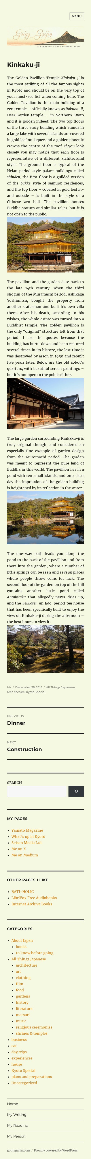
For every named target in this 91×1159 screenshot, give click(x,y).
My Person (16, 1136)
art (18, 971)
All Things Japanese (60, 687)
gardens (23, 996)
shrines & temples (31, 1033)
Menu (77, 16)
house (16, 1064)
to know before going (34, 953)
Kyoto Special (36, 692)
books (21, 946)
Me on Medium (24, 855)
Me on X (18, 849)
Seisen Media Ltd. (26, 842)
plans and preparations (31, 1077)
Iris (9, 687)
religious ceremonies (34, 1027)
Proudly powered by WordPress (56, 1150)
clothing (23, 977)
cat (14, 1046)
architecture (16, 692)
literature (24, 1008)
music (21, 1021)
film (19, 984)
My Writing (17, 1115)
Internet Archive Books (31, 904)
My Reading (17, 1125)
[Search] (76, 791)
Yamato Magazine (27, 830)
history (22, 1002)
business (19, 1039)
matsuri (23, 1015)
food (20, 990)
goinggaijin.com (18, 1150)
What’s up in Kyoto (28, 836)
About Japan (22, 940)
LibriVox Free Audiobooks (34, 898)
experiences (21, 1058)
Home (12, 1104)
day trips (19, 1052)
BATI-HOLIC (22, 891)
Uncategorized (24, 1083)
